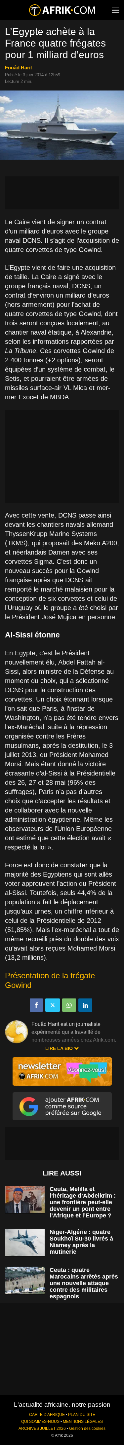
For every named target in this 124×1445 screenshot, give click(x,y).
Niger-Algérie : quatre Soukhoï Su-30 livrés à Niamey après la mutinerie (81, 1242)
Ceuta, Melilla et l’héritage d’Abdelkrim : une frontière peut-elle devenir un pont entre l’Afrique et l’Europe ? (83, 1202)
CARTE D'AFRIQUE (47, 1414)
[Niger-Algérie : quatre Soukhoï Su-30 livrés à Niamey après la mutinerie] (25, 1242)
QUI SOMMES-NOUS (40, 1421)
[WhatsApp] (69, 1005)
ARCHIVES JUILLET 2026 (42, 1428)
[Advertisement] (62, 192)
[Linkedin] (85, 1005)
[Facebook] (36, 1005)
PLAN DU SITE (81, 1414)
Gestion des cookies (87, 1428)
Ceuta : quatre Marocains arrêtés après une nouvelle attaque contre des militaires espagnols (84, 1283)
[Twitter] (52, 1005)
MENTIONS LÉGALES (83, 1421)
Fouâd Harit (18, 67)
